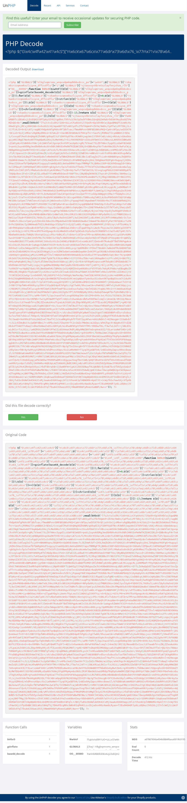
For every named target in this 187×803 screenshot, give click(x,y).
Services (70, 5)
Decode (34, 5)
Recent (47, 5)
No (82, 417)
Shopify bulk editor (116, 797)
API (58, 5)
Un (9, 5)
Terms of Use (83, 797)
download (38, 69)
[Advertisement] (165, 118)
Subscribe (72, 25)
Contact (84, 5)
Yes (23, 417)
